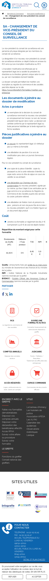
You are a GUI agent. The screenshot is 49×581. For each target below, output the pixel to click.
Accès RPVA (8, 431)
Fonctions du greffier (12, 456)
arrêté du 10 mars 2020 (37, 265)
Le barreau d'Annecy (36, 407)
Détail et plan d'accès (34, 560)
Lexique (30, 435)
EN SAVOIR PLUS (38, 572)
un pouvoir (11, 144)
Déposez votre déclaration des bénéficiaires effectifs (12, 425)
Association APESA (36, 416)
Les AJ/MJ (32, 419)
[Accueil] (3, 14)
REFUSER (12, 577)
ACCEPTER (36, 577)
